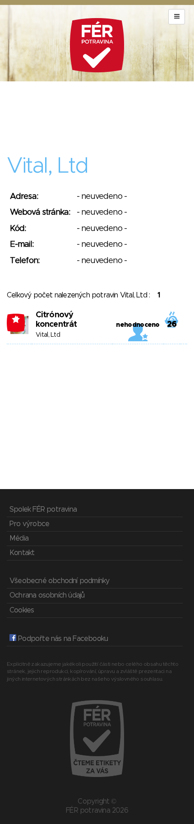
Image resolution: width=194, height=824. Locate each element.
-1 (16, 319)
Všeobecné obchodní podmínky (59, 580)
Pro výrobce (29, 523)
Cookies (21, 610)
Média (18, 538)
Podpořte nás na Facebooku (62, 638)
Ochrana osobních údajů (46, 595)
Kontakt (21, 552)
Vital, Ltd (48, 335)
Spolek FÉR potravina (43, 509)
